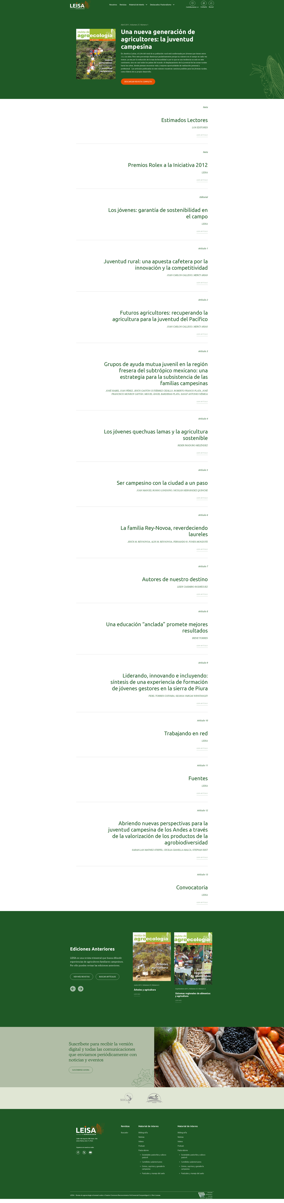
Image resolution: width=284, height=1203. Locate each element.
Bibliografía (143, 1133)
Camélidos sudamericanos (152, 1162)
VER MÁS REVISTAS (82, 977)
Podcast (141, 1146)
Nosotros (113, 5)
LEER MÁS (137, 994)
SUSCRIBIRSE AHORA (80, 1070)
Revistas (123, 5)
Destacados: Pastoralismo (160, 5)
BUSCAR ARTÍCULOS (107, 977)
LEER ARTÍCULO (202, 135)
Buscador (124, 1133)
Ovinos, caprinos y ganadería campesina (153, 1167)
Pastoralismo (143, 1150)
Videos (141, 1141)
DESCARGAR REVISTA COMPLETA (138, 82)
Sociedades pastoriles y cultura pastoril (154, 1156)
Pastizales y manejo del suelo (153, 1173)
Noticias (141, 1137)
